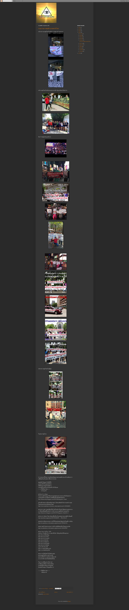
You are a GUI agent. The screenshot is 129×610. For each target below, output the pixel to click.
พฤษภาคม (81, 44)
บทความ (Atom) (46, 594)
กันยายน (81, 36)
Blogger (69, 601)
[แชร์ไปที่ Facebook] (59, 588)
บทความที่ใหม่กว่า (42, 592)
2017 (79, 29)
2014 (79, 53)
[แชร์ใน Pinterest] (60, 588)
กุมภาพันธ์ (81, 49)
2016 (79, 30)
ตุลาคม (80, 35)
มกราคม (81, 51)
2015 (79, 32)
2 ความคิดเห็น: (51, 588)
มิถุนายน (81, 43)
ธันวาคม (81, 33)
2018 (79, 27)
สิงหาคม (81, 38)
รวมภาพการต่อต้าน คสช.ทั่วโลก (48, 28)
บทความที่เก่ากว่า (70, 592)
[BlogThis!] (57, 588)
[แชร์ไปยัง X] (58, 588)
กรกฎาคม (81, 40)
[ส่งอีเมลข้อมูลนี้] (55, 588)
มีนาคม (80, 48)
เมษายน (80, 46)
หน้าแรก (55, 592)
